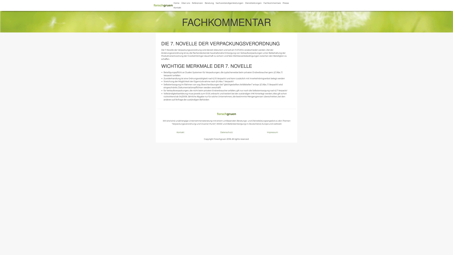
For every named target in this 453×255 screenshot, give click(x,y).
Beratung (209, 3)
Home (176, 3)
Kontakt (177, 8)
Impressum (272, 132)
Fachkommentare (272, 3)
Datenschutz (226, 132)
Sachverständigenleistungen (229, 3)
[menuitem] (176, 3)
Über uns (185, 3)
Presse (286, 3)
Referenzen (197, 3)
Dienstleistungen (253, 3)
